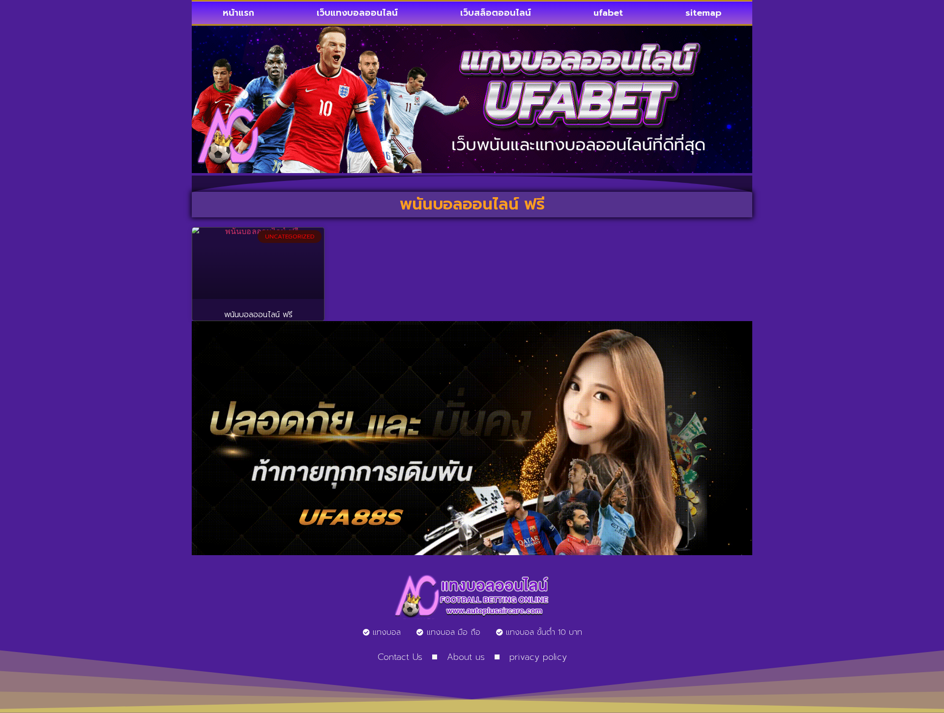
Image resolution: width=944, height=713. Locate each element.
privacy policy (538, 657)
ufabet (608, 13)
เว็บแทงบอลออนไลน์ (357, 13)
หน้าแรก (238, 13)
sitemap (703, 13)
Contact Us (400, 657)
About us (466, 657)
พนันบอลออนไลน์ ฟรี (258, 315)
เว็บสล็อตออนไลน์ (495, 13)
